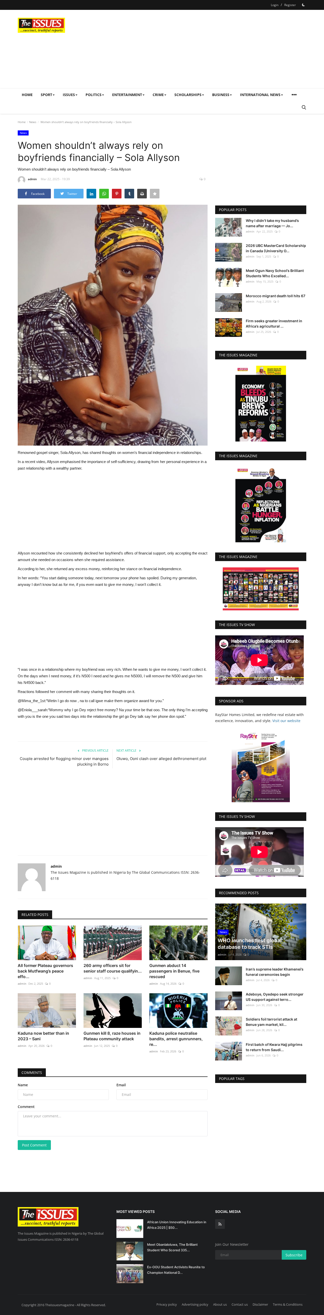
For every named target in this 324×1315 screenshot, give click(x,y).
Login (274, 5)
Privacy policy (166, 1304)
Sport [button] (46, 94)
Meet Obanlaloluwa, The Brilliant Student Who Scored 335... (172, 1247)
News (32, 122)
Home (27, 94)
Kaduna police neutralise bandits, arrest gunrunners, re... (176, 1039)
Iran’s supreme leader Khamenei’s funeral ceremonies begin (274, 972)
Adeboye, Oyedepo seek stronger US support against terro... (274, 997)
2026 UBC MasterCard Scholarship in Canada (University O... (276, 248)
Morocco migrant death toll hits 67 (275, 296)
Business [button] (220, 94)
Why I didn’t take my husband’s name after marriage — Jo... (272, 223)
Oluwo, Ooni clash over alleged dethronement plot (161, 758)
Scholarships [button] (187, 94)
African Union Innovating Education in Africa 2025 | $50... (176, 1225)
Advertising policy (195, 1304)
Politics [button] (94, 94)
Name (23, 1084)
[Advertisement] (214, 49)
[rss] (220, 1224)
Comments (32, 1072)
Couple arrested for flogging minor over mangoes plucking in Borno (64, 761)
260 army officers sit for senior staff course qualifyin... (113, 968)
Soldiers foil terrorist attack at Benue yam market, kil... (271, 1022)
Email (121, 1084)
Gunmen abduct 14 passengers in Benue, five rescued (174, 971)
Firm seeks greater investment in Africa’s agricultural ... (274, 323)
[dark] (303, 5)
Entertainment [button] (127, 94)
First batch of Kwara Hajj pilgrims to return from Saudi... (274, 1047)
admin (32, 179)
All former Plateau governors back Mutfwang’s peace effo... (45, 971)
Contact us (240, 1304)
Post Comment (34, 1145)
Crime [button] (158, 94)
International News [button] (260, 94)
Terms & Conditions (287, 1304)
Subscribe (294, 1255)
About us (220, 1304)
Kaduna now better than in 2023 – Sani (43, 1036)
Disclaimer (260, 1304)
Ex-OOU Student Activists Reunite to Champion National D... (176, 1270)
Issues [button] (69, 94)
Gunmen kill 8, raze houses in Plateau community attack (112, 1036)
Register (290, 5)
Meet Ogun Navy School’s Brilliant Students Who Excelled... (275, 273)
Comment (26, 1106)
